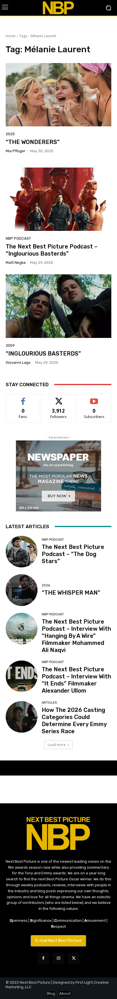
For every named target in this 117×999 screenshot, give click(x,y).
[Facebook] (43, 958)
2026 (46, 585)
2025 (10, 134)
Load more (57, 744)
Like (23, 398)
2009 (10, 345)
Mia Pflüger (16, 151)
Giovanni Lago (18, 362)
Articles (49, 702)
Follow (58, 398)
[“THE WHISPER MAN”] (21, 590)
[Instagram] (58, 958)
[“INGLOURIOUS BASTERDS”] (58, 306)
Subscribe (94, 398)
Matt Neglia (16, 262)
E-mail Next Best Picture (58, 940)
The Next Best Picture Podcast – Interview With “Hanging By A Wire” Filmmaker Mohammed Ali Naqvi (76, 635)
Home (11, 36)
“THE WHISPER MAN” (71, 592)
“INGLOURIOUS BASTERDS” (43, 353)
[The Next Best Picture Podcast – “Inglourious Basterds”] (58, 199)
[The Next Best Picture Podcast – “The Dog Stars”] (21, 552)
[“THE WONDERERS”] (58, 94)
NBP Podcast (18, 238)
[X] (73, 958)
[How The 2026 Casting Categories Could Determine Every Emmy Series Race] (21, 717)
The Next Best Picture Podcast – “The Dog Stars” (73, 554)
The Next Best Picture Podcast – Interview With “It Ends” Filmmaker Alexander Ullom (76, 680)
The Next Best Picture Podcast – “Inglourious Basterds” (51, 250)
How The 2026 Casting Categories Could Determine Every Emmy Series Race (74, 721)
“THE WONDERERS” (33, 142)
